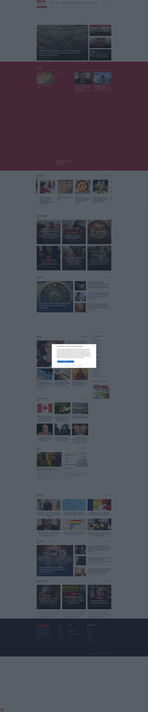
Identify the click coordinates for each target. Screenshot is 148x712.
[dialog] (74, 356)
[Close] (94, 346)
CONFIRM (66, 361)
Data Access (74, 365)
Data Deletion (67, 365)
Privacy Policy (80, 365)
